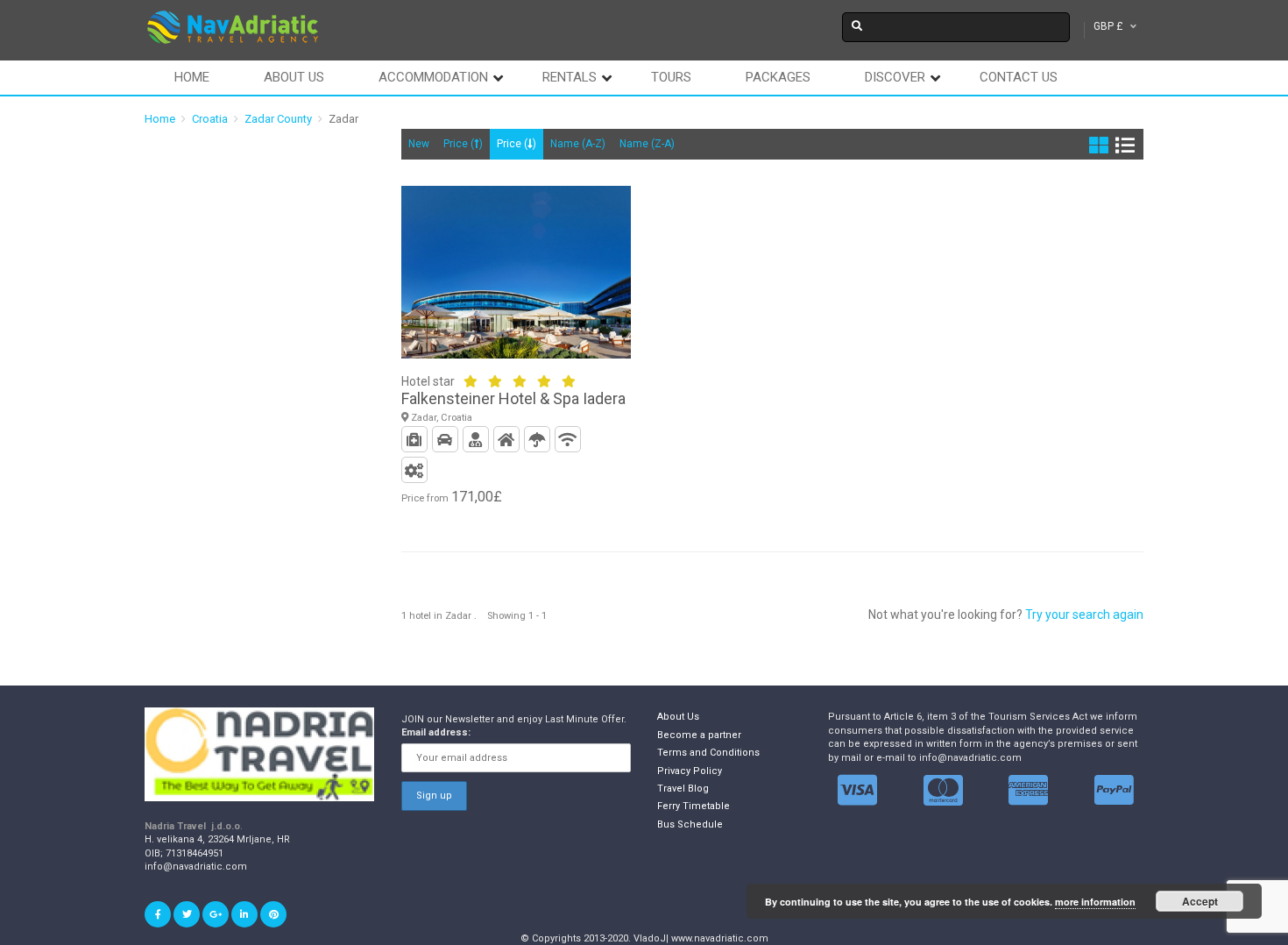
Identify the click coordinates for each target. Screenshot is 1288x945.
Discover (895, 77)
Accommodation (433, 77)
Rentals (569, 77)
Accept (1200, 901)
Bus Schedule (690, 824)
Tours (671, 77)
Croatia (210, 118)
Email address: (436, 732)
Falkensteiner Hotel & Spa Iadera (513, 398)
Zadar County (278, 118)
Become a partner (699, 735)
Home (191, 77)
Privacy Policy (689, 771)
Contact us (1019, 77)
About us (294, 77)
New (418, 144)
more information (1095, 901)
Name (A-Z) (577, 144)
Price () (463, 144)
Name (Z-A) (647, 144)
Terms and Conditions (708, 752)
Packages (778, 77)
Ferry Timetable (693, 806)
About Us (678, 716)
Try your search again (1084, 615)
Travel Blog (683, 788)
